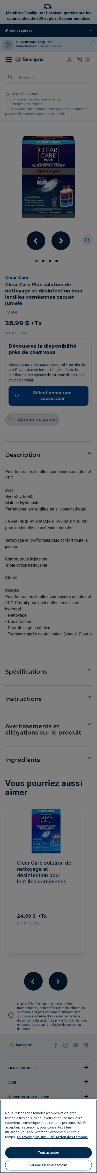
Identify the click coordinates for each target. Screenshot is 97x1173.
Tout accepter (48, 1152)
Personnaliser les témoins (48, 1165)
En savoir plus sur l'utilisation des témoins (52, 1137)
